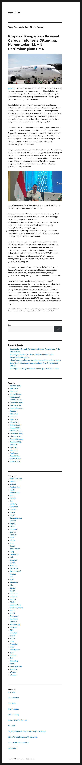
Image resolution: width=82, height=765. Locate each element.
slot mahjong (13, 715)
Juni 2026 (14, 389)
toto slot (11, 726)
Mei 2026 (14, 391)
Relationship (15, 624)
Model (12, 602)
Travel (12, 664)
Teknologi (14, 661)
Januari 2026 (15, 397)
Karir (12, 580)
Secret (12, 636)
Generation (14, 554)
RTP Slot (11, 692)
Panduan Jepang (16, 608)
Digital (12, 524)
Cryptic (13, 515)
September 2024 (16, 439)
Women (13, 675)
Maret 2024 (14, 456)
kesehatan (14, 582)
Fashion (13, 535)
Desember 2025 (16, 400)
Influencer (14, 568)
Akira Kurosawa (16, 479)
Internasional (15, 571)
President (14, 619)
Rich (12, 630)
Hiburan (13, 566)
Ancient (13, 481)
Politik (12, 613)
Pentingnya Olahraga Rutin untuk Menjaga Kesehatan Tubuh (34, 369)
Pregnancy (14, 616)
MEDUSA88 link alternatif (18, 743)
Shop (12, 641)
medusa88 (12, 748)
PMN (52, 311)
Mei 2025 (14, 417)
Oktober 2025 (15, 405)
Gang (12, 552)
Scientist (13, 633)
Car (11, 501)
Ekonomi (13, 529)
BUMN (25, 309)
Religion (13, 627)
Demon (13, 521)
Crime (12, 512)
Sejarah (13, 638)
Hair (12, 557)
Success (13, 655)
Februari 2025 (15, 425)
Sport (12, 652)
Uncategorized (16, 666)
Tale (12, 658)
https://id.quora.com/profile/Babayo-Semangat (27, 731)
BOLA (12, 495)
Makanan (14, 594)
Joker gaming (13, 709)
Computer (14, 507)
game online (15, 549)
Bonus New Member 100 (17, 720)
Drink (12, 526)
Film (12, 538)
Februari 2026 (15, 394)
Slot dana (12, 703)
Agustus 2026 (15, 386)
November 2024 (16, 433)
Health (13, 563)
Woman (13, 672)
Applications (15, 487)
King (12, 585)
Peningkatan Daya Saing (36, 309)
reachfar (14, 12)
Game (12, 546)
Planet (12, 610)
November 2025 (16, 403)
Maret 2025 (14, 422)
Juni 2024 (14, 447)
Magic (12, 591)
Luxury (13, 588)
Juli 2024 (13, 445)
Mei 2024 (14, 450)
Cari (9, 325)
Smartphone (15, 650)
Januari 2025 (15, 428)
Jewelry (13, 574)
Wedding (13, 669)
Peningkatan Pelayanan (24, 311)
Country (13, 509)
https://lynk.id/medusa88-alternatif (22, 737)
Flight (12, 540)
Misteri (13, 599)
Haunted (13, 560)
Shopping (14, 644)
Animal (13, 484)
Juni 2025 (14, 414)
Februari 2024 (15, 459)
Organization (15, 605)
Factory (13, 532)
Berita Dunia (15, 493)
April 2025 (14, 419)
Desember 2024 (16, 431)
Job (11, 577)
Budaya (13, 498)
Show (12, 647)
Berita (19, 309)
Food (12, 543)
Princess (13, 622)
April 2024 (14, 453)
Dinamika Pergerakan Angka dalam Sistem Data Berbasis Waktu (35, 360)
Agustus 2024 (15, 442)
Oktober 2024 (15, 436)
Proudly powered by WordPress (25, 759)
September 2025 (16, 408)
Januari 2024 (15, 461)
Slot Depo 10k (13, 698)
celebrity (13, 504)
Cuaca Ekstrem (16, 518)
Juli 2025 (13, 411)
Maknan (13, 596)
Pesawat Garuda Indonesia (42, 311)
